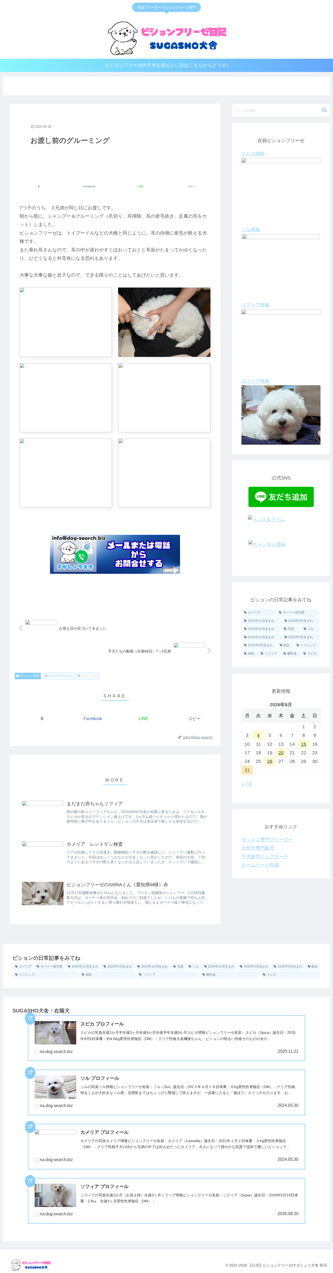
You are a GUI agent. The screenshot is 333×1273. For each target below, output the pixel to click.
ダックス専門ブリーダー (267, 839)
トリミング (89, 676)
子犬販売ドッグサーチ (264, 856)
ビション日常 (30, 676)
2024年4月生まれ (61, 676)
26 (269, 761)
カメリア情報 (255, 381)
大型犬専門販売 (257, 848)
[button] (191, 184)
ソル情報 (250, 229)
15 (303, 744)
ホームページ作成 (260, 865)
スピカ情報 (253, 153)
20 (281, 752)
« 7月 (247, 784)
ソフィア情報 (255, 305)
